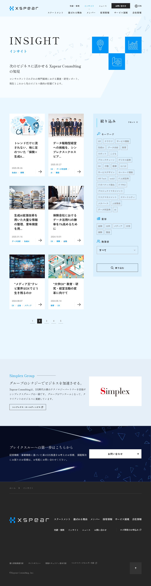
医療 (115, 166)
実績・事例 (59, 529)
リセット (131, 122)
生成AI (14, 172)
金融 (65, 241)
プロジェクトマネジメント (110, 190)
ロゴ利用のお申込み (129, 529)
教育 (52, 305)
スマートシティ (127, 197)
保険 (22, 172)
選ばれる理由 (80, 519)
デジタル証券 (124, 159)
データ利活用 (61, 169)
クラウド (109, 141)
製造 (57, 172)
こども (113, 153)
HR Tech (102, 178)
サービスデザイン (106, 172)
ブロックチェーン (106, 159)
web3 (112, 178)
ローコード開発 (125, 172)
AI (51, 172)
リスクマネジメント (107, 197)
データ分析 (16, 241)
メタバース (103, 203)
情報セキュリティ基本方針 (56, 563)
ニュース (86, 529)
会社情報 (137, 519)
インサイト (28, 488)
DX (52, 169)
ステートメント (62, 519)
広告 (19, 305)
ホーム (12, 488)
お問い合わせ (100, 529)
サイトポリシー (34, 563)
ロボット (102, 153)
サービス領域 (122, 519)
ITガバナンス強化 (106, 184)
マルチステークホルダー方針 (82, 563)
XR (99, 141)
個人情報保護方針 (16, 563)
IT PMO (122, 184)
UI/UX (123, 166)
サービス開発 (123, 141)
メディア (28, 305)
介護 (107, 166)
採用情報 (107, 519)
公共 (108, 225)
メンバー (95, 519)
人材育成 (116, 203)
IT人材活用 (123, 178)
